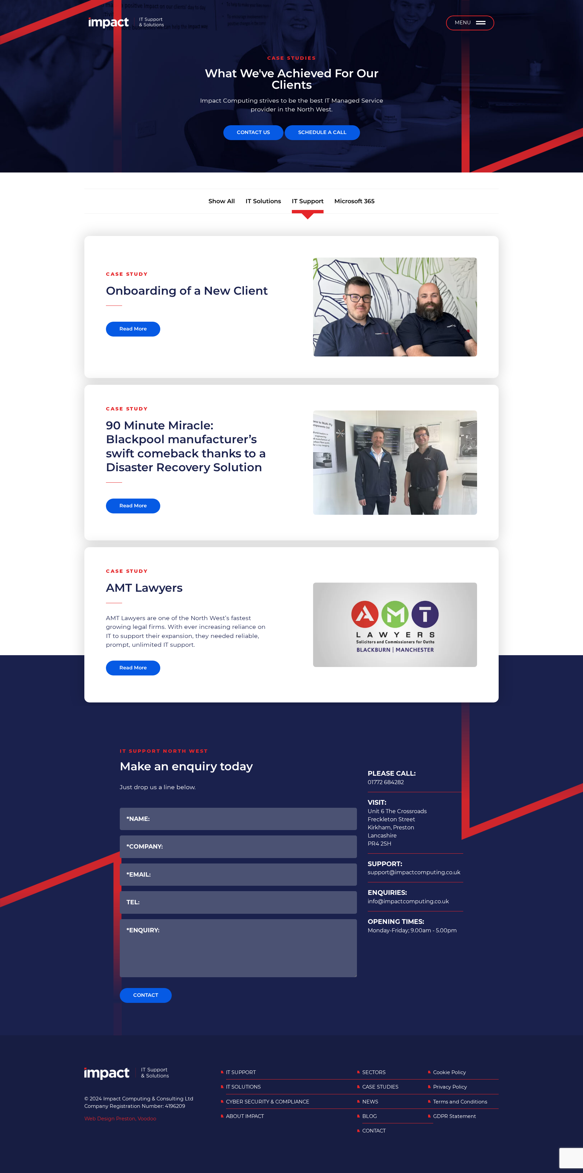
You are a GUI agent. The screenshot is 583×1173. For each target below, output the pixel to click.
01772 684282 (386, 782)
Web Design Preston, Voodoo (120, 1119)
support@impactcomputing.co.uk (414, 872)
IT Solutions (263, 201)
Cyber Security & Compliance (267, 1102)
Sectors (374, 1072)
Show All (222, 201)
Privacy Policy (450, 1087)
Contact (374, 1131)
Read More (133, 329)
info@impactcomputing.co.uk (408, 901)
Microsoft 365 (354, 201)
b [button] (480, 22)
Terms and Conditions (460, 1102)
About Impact (245, 1116)
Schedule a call (322, 132)
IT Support (308, 201)
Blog (369, 1116)
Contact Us (253, 132)
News (370, 1102)
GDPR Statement (454, 1116)
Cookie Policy (449, 1072)
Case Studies (380, 1087)
